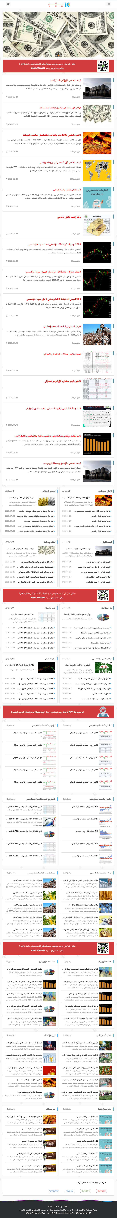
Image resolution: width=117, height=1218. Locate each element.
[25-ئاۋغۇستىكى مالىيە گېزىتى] (105, 1156)
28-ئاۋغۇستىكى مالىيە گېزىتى (87, 1116)
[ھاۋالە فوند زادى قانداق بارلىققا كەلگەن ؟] (105, 908)
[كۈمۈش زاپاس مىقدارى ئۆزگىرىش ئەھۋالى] (49, 735)
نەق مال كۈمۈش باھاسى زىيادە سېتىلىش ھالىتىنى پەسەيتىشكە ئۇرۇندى (35, 511)
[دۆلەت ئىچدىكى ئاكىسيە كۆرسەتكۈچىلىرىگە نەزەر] (105, 1009)
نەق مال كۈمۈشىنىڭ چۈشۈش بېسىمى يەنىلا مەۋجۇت (35, 516)
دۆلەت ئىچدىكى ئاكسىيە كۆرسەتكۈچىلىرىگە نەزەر (25, 1018)
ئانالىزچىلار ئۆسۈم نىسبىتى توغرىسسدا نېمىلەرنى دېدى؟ (78, 969)
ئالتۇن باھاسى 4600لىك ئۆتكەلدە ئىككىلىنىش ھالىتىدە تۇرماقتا (91, 511)
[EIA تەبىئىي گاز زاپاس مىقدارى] (105, 834)
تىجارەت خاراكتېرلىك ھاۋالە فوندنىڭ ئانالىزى (82, 892)
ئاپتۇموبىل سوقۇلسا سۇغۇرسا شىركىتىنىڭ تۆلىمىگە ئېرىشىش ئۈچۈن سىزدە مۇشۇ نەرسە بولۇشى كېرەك (91, 678)
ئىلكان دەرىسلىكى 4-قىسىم (32, 1141)
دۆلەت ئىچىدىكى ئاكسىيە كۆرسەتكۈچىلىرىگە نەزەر (24, 969)
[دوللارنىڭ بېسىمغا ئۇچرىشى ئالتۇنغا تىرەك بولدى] (105, 984)
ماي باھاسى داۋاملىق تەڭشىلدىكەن (97, 577)
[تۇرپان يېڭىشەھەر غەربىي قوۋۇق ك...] (105, 1045)
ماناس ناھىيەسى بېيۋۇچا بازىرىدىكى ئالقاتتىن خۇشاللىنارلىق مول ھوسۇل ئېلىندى (69, 1067)
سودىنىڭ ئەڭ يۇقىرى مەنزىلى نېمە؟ (29, 1092)
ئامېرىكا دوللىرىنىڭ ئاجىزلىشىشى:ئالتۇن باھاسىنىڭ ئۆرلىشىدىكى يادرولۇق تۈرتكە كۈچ (35, 577)
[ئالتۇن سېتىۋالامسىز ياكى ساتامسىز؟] (49, 1082)
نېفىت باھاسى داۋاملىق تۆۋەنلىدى (98, 582)
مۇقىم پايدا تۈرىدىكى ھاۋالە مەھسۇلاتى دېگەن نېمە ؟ (79, 929)
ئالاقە (50, 1206)
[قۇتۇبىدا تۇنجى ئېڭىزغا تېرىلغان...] (105, 1058)
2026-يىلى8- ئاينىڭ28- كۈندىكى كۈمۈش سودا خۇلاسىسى (35, 683)
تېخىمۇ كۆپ (65, 491)
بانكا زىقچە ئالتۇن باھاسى (100, 516)
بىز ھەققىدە (58, 1206)
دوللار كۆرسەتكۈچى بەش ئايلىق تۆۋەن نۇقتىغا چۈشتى (35, 582)
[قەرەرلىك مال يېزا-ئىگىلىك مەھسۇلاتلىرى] (49, 883)
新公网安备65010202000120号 (60, 1213)
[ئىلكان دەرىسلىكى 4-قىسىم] (49, 1144)
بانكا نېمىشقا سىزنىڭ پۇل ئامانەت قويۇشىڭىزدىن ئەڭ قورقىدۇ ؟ (91, 648)
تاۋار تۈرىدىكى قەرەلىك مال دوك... (21, 614)
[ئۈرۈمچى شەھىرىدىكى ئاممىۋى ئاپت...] (105, 1082)
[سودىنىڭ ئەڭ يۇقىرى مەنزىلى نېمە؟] (49, 1095)
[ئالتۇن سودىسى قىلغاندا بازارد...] (49, 1070)
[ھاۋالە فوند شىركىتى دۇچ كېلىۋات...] (105, 920)
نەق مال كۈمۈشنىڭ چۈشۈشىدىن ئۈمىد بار (38, 521)
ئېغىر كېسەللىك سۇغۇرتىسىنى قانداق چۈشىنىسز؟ (93, 683)
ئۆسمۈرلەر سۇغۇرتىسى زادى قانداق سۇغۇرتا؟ (94, 688)
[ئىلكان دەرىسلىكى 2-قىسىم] (49, 1131)
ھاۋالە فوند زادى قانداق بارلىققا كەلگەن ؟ (83, 905)
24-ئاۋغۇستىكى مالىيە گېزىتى (87, 1165)
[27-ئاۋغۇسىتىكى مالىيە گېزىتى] (105, 1131)
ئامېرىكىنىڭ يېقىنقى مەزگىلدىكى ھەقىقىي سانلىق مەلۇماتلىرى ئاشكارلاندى (35, 567)
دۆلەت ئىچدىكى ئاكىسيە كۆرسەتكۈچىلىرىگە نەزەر (81, 1006)
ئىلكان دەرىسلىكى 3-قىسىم (32, 1165)
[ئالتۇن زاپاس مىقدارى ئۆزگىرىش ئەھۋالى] (105, 735)
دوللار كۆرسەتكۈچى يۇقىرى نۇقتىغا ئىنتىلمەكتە (19, 548)
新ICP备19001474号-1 (35, 1213)
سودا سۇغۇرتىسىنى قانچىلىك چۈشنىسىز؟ (96, 698)
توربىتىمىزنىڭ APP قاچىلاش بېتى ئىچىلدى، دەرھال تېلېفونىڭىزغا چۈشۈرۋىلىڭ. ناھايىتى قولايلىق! (47, 712)
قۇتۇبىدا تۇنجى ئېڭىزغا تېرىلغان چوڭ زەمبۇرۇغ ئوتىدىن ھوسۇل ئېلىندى (73, 1055)
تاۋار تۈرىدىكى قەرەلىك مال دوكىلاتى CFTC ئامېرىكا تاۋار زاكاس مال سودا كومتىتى (35, 628)
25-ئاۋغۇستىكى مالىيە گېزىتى (87, 1153)
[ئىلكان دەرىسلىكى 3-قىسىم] (49, 1168)
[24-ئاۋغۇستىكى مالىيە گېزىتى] (105, 1168)
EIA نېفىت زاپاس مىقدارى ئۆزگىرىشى (85, 806)
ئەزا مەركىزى (98, 5)
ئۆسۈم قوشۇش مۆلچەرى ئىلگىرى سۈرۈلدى (83, 993)
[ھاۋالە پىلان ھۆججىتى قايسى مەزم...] (105, 883)
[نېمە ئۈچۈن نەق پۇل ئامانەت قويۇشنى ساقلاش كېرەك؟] (49, 1045)
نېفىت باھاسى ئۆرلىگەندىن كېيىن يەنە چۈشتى (94, 567)
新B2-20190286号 (83, 1213)
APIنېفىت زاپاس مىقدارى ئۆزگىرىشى (85, 819)
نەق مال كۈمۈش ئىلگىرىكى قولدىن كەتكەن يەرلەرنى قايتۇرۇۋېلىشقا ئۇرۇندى (35, 531)
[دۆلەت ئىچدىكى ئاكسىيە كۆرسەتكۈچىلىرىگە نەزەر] (49, 1021)
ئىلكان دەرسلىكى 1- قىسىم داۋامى (29, 1153)
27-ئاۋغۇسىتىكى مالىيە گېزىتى (87, 1129)
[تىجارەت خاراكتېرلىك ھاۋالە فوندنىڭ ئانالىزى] (105, 895)
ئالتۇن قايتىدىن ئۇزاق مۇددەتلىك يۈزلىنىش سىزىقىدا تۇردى (91, 526)
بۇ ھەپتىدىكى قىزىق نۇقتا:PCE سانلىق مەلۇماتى (36, 572)
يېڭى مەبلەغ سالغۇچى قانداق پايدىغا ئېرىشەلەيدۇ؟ (76, 614)
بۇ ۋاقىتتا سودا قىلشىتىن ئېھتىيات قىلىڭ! (95, 633)
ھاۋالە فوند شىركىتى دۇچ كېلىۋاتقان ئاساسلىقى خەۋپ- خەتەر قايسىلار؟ (73, 917)
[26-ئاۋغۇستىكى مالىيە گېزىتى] (105, 1144)
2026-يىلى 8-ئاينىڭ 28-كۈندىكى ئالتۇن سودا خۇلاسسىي (35, 688)
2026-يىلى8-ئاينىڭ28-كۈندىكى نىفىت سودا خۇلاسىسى (19, 665)
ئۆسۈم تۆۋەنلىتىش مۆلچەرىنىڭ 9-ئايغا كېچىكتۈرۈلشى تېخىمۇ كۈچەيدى (73, 1018)
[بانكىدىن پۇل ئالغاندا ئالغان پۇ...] (49, 1058)
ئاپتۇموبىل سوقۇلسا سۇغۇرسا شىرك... (77, 665)
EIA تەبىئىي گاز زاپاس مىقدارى (87, 831)
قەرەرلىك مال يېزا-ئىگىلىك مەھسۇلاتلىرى (27, 880)
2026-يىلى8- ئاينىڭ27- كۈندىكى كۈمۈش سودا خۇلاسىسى (35, 698)
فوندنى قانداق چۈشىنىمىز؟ (100, 643)
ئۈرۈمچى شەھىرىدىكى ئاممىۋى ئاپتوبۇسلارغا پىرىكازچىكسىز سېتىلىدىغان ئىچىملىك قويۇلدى (66, 1080)
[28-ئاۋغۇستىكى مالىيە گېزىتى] (105, 1119)
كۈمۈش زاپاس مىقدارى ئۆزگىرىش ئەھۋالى (27, 733)
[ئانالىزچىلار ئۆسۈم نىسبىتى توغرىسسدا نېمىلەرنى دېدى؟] (105, 972)
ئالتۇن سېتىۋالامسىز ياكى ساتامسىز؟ (29, 1080)
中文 (66, 1206)
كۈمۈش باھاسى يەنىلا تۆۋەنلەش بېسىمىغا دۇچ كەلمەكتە (35, 526)
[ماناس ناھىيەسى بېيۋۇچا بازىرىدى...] (105, 1070)
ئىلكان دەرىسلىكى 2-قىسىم (32, 1129)
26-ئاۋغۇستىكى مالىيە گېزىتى (87, 1141)
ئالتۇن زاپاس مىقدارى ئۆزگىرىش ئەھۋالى (84, 733)
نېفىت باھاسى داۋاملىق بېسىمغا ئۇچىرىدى (95, 572)
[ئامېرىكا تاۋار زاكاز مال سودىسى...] (49, 809)
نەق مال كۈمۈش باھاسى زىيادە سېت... (20, 497)
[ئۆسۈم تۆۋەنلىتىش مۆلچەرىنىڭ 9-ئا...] (105, 1021)
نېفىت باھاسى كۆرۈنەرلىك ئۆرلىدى (78, 548)
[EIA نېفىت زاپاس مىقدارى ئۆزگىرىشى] (105, 809)
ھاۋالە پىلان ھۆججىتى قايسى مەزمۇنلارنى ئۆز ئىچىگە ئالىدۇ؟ (76, 880)
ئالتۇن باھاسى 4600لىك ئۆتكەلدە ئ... (76, 497)
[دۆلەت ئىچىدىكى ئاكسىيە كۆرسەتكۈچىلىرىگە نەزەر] (49, 972)
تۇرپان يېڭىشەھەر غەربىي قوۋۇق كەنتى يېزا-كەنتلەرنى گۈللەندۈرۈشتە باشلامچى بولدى (68, 1043)
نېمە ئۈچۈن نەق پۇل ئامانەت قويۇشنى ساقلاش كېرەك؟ (23, 1043)
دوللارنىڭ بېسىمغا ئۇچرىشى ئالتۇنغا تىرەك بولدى (81, 981)
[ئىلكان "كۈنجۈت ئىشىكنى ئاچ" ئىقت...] (49, 1119)
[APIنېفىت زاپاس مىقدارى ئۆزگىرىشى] (105, 821)
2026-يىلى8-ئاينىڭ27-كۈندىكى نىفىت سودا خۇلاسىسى (35, 693)
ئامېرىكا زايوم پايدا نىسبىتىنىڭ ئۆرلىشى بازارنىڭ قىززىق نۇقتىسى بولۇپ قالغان (91, 638)
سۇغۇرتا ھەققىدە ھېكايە (101, 693)
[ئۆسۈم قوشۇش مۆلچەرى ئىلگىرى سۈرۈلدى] (105, 996)
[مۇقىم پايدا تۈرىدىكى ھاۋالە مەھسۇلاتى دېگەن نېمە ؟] (105, 932)
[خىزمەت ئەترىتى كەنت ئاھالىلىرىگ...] (105, 1095)
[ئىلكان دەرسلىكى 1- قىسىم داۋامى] (49, 1156)
